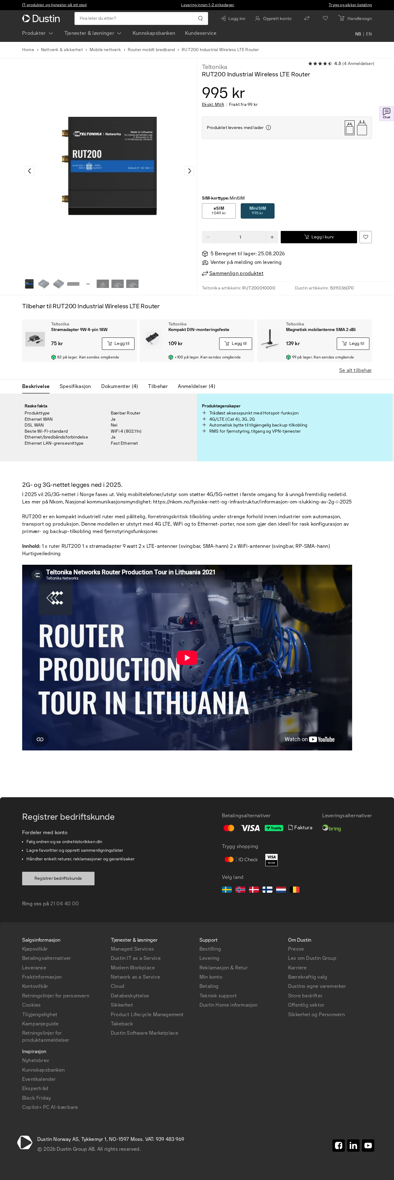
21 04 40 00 (64, 904)
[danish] (254, 890)
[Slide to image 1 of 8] (29, 284)
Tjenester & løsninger (89, 33)
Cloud (117, 986)
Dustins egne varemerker (317, 986)
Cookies (31, 1005)
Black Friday (36, 1098)
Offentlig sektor (306, 1005)
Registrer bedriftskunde (58, 878)
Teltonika (214, 67)
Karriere (297, 968)
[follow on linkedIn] (353, 1145)
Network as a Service (135, 977)
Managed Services (132, 949)
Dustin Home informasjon (228, 1005)
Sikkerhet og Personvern (316, 1014)
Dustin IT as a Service (136, 958)
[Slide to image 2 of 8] (44, 284)
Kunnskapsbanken (154, 33)
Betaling (209, 986)
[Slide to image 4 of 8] (73, 284)
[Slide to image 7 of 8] (117, 284)
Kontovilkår (35, 986)
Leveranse (34, 968)
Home (28, 49)
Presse (296, 949)
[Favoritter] (325, 18)
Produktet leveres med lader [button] (235, 127)
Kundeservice (200, 33)
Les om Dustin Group (312, 958)
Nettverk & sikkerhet (62, 49)
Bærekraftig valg (307, 977)
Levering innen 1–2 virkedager (207, 5)
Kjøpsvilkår (35, 949)
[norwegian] (240, 890)
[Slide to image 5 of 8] (88, 284)
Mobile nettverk (105, 49)
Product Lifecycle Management (147, 1014)
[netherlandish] (281, 890)
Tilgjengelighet (39, 1014)
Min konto (210, 977)
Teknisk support (218, 996)
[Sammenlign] (306, 18)
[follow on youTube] (368, 1145)
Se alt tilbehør (355, 370)
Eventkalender (39, 1079)
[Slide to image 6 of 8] (103, 284)
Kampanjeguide (40, 1024)
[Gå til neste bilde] (189, 171)
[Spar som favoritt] (366, 237)
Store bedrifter (305, 996)
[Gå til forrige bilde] (29, 171)
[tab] (38, 386)
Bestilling (210, 949)
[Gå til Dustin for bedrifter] (42, 18)
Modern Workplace (133, 968)
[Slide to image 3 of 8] (58, 284)
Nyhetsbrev (35, 1060)
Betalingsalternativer (46, 958)
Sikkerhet (122, 1005)
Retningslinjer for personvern (55, 996)
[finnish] (267, 890)
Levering (209, 958)
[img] (268, 127)
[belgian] (295, 890)
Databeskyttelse (130, 996)
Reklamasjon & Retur (223, 968)
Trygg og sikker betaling (350, 5)
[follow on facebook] (338, 1145)
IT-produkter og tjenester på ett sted (54, 5)
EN (369, 34)
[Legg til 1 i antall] (272, 237)
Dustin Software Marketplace (144, 1033)
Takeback (122, 1024)
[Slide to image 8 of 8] (132, 284)
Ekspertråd (35, 1088)
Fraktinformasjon (42, 977)
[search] (200, 18)
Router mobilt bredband (151, 49)
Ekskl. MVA (213, 105)
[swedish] (227, 890)
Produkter (34, 33)
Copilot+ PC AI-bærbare (50, 1107)
